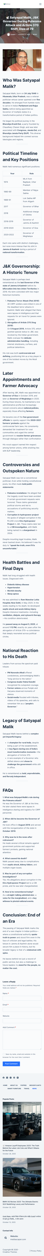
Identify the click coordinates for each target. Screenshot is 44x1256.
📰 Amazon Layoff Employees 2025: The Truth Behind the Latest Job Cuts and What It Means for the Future (21, 1148)
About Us (14, 1085)
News (35, 34)
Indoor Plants (35, 1085)
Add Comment (9, 1027)
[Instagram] (10, 1078)
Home (5, 1085)
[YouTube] (18, 1078)
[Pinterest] (14, 1078)
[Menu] (40, 4)
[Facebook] (3, 1078)
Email (5, 1005)
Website (6, 1016)
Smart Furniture (14, 1088)
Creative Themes (10, 1252)
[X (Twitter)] (7, 1078)
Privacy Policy (36, 1251)
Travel (26, 1088)
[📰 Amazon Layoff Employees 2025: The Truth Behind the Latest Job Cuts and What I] (22, 1121)
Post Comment (11, 1064)
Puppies (24, 1085)
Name (6, 993)
